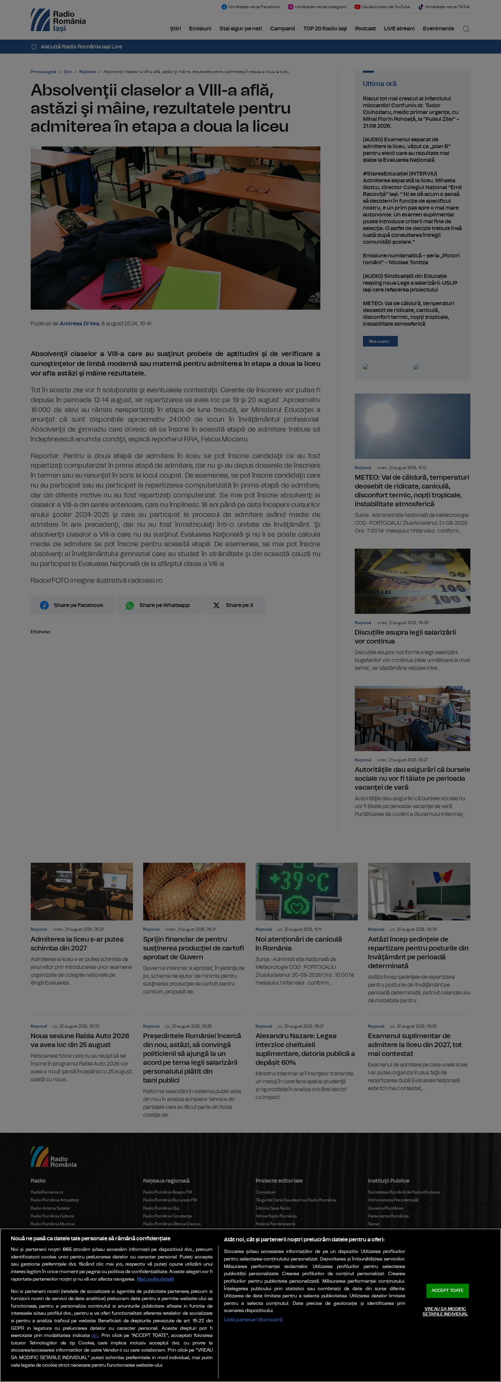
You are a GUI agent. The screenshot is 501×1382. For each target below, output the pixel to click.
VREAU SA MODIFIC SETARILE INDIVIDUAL (445, 1312)
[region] (250, 1305)
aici (95, 1336)
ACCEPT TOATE (447, 1290)
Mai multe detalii (155, 1279)
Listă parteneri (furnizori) (253, 1319)
